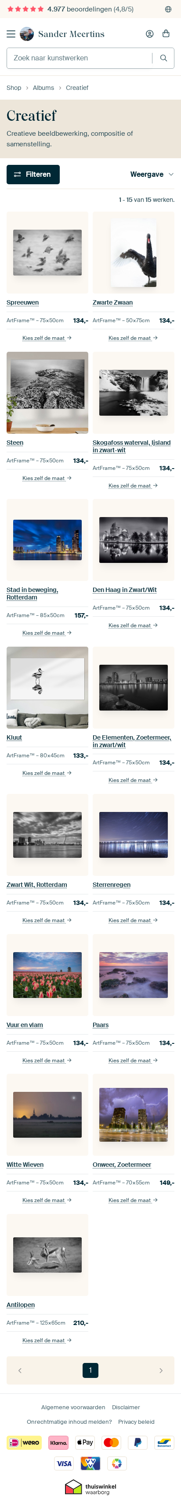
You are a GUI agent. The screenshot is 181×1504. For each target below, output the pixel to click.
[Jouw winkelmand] (166, 34)
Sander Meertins (71, 34)
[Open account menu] (149, 34)
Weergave (146, 174)
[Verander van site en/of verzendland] (168, 9)
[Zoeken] (163, 58)
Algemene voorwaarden (73, 1407)
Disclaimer (126, 1407)
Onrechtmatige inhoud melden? (69, 1422)
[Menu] (11, 34)
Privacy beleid (136, 1422)
